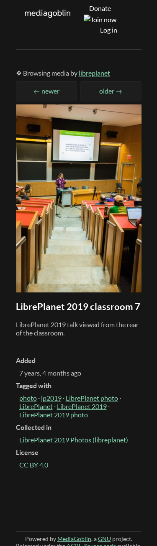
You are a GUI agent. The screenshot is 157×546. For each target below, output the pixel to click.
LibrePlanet (36, 406)
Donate (100, 8)
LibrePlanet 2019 (82, 406)
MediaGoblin (74, 538)
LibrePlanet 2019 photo (53, 415)
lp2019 (51, 398)
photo (28, 398)
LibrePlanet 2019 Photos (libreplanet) (73, 440)
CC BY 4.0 (33, 465)
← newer (46, 91)
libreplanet (94, 73)
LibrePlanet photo (92, 398)
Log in (108, 30)
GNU (104, 538)
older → (110, 91)
